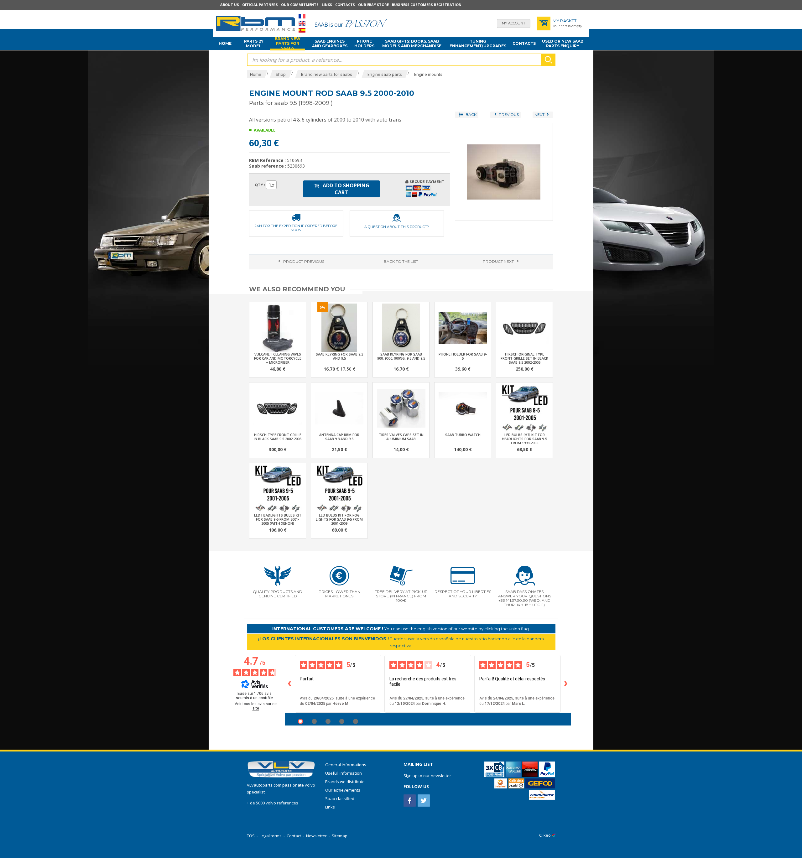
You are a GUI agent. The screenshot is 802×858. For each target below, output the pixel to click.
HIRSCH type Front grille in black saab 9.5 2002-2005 (277, 437)
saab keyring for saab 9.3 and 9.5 (339, 356)
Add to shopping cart (345, 189)
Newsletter (316, 836)
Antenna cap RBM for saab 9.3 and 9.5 (339, 437)
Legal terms (271, 836)
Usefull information (343, 773)
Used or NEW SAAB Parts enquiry (562, 43)
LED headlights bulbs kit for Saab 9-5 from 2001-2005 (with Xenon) (277, 519)
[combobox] (271, 184)
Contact (294, 836)
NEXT (498, 261)
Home (225, 43)
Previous (303, 261)
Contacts (345, 4)
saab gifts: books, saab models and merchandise (411, 43)
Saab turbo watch (463, 435)
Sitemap (339, 836)
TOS (251, 836)
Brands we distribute (345, 781)
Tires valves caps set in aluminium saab (401, 437)
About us (229, 4)
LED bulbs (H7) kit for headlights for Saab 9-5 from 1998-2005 (524, 439)
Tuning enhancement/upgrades (478, 43)
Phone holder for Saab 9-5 (463, 356)
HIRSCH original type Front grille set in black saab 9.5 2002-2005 (524, 358)
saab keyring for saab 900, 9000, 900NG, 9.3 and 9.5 (401, 356)
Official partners (260, 4)
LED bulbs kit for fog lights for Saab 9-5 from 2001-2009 (339, 519)
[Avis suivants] (566, 683)
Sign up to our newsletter (427, 775)
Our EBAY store (373, 4)
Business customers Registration (426, 4)
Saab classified (339, 798)
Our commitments (300, 4)
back (401, 261)
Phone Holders (364, 43)
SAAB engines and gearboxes (329, 43)
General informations (345, 764)
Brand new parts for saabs (287, 43)
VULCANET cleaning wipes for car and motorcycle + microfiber (277, 358)
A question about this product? (396, 227)
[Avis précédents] (289, 683)
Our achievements (342, 790)
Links (327, 4)
